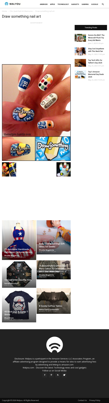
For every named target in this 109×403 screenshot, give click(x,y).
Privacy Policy (94, 400)
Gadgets (75, 4)
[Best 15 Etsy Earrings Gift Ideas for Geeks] (54, 237)
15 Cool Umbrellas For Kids (18, 280)
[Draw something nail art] (36, 112)
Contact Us (82, 400)
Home (4, 11)
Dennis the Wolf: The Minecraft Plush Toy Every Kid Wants (96, 37)
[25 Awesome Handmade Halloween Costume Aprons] (19, 240)
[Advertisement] (36, 44)
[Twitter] (64, 375)
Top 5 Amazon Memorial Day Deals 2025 (96, 74)
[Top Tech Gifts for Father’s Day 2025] (80, 63)
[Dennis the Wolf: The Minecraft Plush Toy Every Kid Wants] (80, 38)
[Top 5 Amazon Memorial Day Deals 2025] (80, 74)
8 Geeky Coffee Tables (50, 306)
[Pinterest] (51, 375)
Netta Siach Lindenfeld (49, 309)
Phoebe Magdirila (11, 255)
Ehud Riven (9, 318)
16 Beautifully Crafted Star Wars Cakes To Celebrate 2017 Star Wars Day (52, 269)
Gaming (85, 4)
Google (94, 4)
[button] (102, 4)
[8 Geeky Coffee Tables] (54, 301)
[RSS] (57, 375)
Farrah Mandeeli (11, 283)
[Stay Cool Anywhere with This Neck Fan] (80, 51)
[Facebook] (44, 375)
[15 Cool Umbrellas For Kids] (19, 274)
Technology (63, 4)
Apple (52, 4)
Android (44, 4)
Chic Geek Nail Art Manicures (21, 11)
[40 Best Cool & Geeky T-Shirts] (19, 305)
